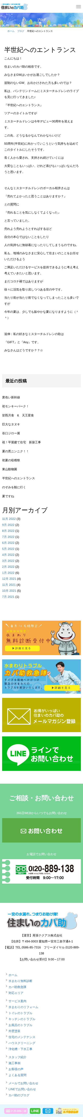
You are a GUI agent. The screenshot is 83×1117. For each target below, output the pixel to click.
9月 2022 (8, 525)
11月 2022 (9, 519)
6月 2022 (8, 542)
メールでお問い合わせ (23, 1083)
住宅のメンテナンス (22, 1037)
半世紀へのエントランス (18, 478)
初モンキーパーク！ (15, 406)
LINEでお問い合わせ (22, 1089)
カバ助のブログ (19, 1095)
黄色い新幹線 (11, 397)
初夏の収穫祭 (11, 460)
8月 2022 (8, 531)
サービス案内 (17, 1001)
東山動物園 (9, 469)
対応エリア (16, 993)
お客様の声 (16, 1069)
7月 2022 (8, 536)
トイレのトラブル (20, 1013)
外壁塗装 (14, 1031)
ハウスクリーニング (22, 1043)
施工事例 (14, 1063)
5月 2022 (8, 548)
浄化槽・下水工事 (20, 1049)
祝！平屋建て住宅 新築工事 (21, 442)
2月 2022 (8, 566)
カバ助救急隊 (17, 987)
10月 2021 (9, 590)
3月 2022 (8, 560)
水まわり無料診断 (20, 981)
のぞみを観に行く (14, 487)
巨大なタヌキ (11, 424)
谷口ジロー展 (11, 433)
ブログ (20, 31)
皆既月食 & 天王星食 (18, 415)
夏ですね (8, 496)
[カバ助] (14, 6)
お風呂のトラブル (20, 1025)
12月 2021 (9, 578)
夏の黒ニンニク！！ (15, 451)
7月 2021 (8, 596)
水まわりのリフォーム (23, 1007)
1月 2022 (8, 572)
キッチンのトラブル (22, 1019)
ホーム (10, 31)
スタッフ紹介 (17, 1057)
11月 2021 (9, 584)
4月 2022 (8, 554)
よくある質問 (17, 1075)
